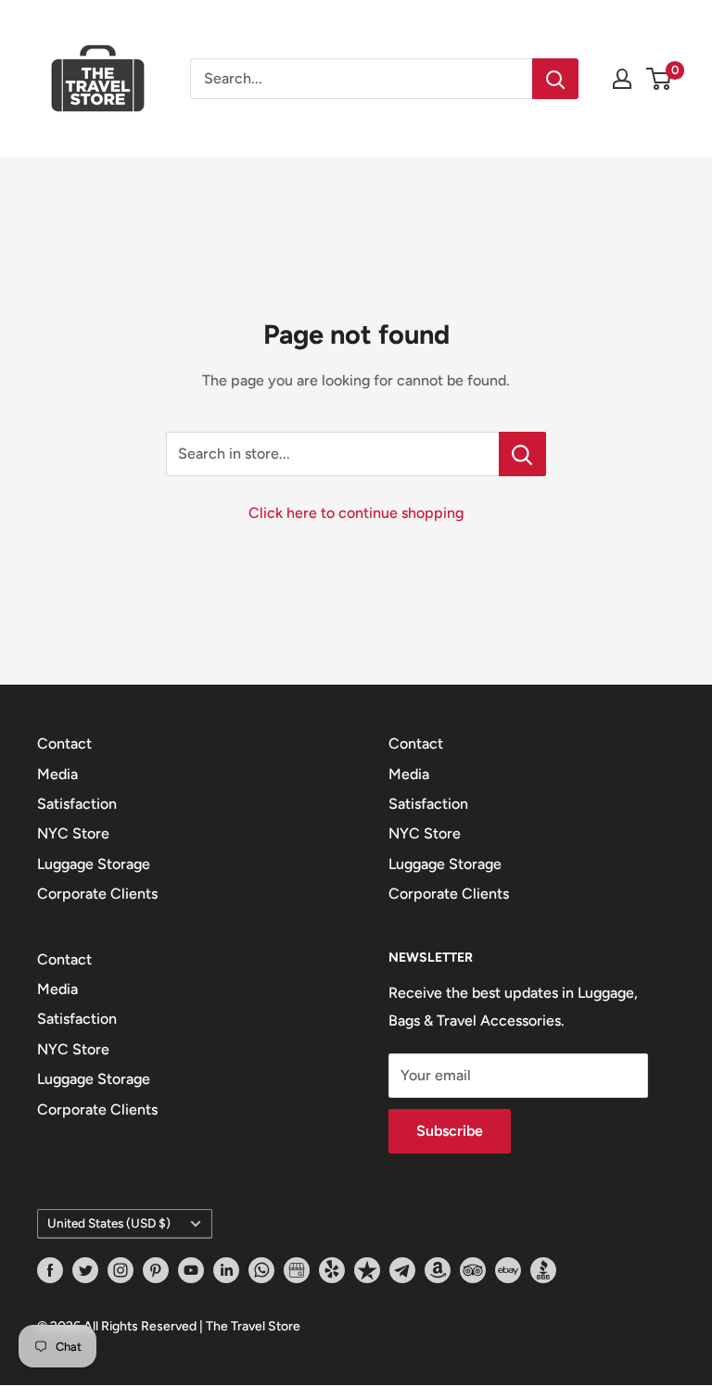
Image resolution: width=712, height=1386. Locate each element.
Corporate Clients (97, 893)
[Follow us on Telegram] (402, 1270)
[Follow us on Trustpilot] (367, 1270)
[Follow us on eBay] (508, 1270)
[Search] (555, 78)
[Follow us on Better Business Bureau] (543, 1270)
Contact (64, 743)
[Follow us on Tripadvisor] (473, 1270)
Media (57, 774)
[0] (659, 79)
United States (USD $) (109, 1223)
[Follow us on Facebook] (50, 1270)
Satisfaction (77, 804)
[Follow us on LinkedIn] (226, 1270)
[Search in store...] (522, 454)
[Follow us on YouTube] (191, 1270)
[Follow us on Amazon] (438, 1270)
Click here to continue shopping (356, 513)
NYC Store (73, 833)
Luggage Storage (93, 864)
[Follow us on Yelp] (332, 1270)
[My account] (622, 79)
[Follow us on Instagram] (121, 1270)
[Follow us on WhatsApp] (261, 1270)
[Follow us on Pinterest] (156, 1270)
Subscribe (449, 1131)
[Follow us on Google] (297, 1270)
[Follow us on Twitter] (85, 1270)
